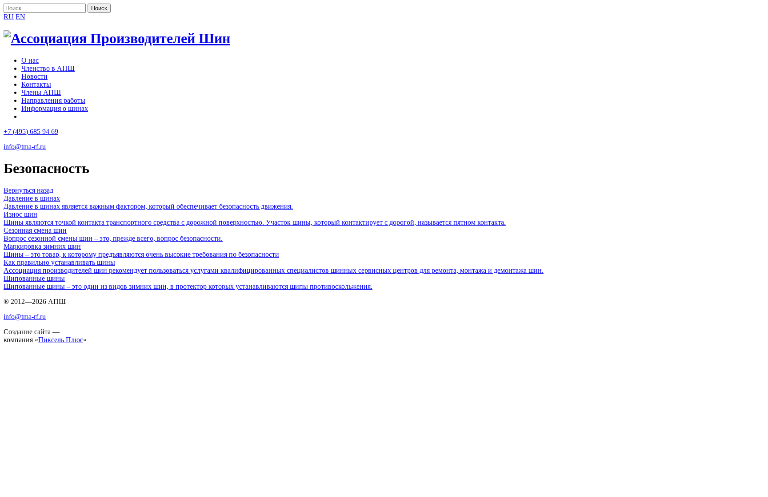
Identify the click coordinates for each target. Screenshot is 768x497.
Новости (34, 76)
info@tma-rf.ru (25, 146)
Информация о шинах (54, 108)
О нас (30, 60)
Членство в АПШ (48, 68)
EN (20, 16)
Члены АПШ (41, 92)
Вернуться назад (28, 190)
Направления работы (53, 100)
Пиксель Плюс (60, 339)
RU (9, 16)
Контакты (36, 84)
